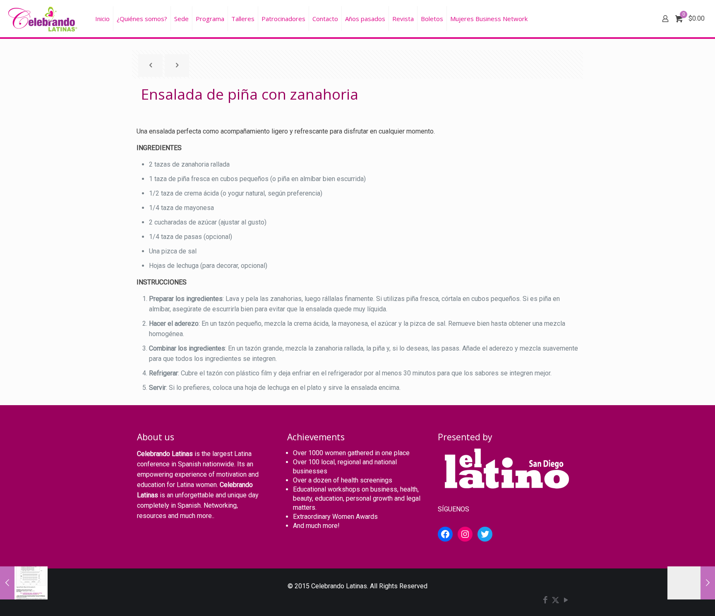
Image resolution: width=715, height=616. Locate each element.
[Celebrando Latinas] (43, 18)
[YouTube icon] (566, 600)
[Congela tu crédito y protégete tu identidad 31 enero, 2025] (24, 582)
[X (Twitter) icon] (555, 600)
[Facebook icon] (545, 600)
